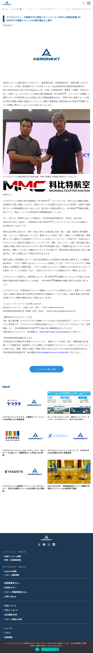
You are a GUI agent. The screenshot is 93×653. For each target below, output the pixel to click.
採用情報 (8, 637)
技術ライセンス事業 (13, 556)
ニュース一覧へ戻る (46, 369)
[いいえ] (90, 646)
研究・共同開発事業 (13, 560)
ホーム (5, 9)
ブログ (7, 632)
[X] (39, 544)
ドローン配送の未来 (13, 619)
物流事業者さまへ (12, 583)
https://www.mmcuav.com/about (52, 352)
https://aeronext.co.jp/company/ (54, 331)
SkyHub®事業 (11, 571)
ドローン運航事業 (12, 575)
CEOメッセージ (11, 610)
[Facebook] (44, 544)
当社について (10, 605)
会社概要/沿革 (11, 614)
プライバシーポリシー (50, 649)
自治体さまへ (10, 587)
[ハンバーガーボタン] (89, 3)
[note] (48, 544)
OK (37, 649)
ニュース (8, 628)
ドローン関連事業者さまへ (16, 592)
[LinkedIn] (53, 544)
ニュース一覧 (16, 9)
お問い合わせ (10, 596)
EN (83, 3)
